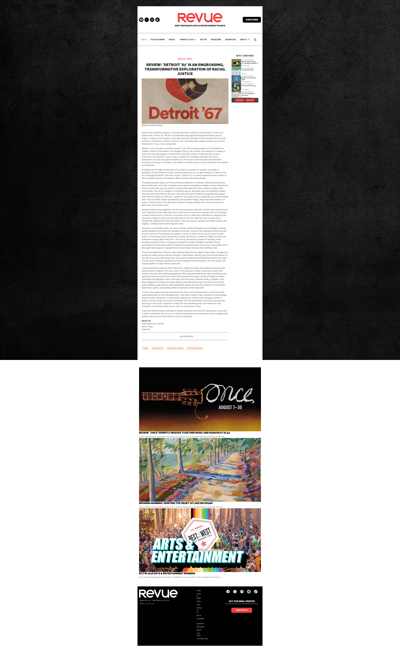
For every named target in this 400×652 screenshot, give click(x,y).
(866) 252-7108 (146, 600)
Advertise (230, 39)
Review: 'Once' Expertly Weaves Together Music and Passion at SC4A (184, 432)
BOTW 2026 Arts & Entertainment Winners (167, 573)
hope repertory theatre (175, 348)
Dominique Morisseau (194, 348)
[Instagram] (152, 20)
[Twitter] (146, 20)
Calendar (200, 619)
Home (199, 590)
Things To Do (186, 39)
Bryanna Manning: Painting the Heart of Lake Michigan (175, 503)
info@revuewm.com (162, 600)
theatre (145, 348)
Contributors (202, 639)
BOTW (203, 39)
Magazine (216, 39)
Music (172, 39)
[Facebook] (141, 20)
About (243, 39)
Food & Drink (158, 39)
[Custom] (157, 20)
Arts (143, 39)
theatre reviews (158, 348)
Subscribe (252, 19)
